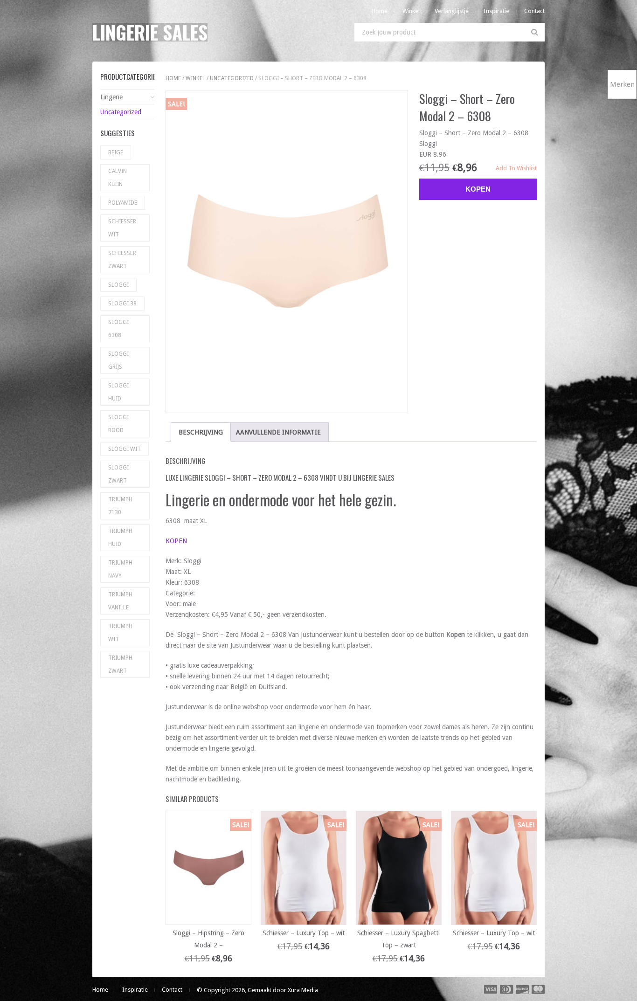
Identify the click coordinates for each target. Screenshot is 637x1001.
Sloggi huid (118, 392)
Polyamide (122, 203)
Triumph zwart (120, 664)
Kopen (478, 189)
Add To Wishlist (516, 168)
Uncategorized (232, 78)
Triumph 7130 (120, 506)
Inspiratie (496, 11)
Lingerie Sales (150, 32)
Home (380, 11)
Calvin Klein (117, 177)
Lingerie (111, 97)
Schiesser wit (122, 228)
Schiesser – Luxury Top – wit (304, 933)
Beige (115, 152)
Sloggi (118, 285)
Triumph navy (120, 569)
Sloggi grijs (118, 360)
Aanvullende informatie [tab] (278, 432)
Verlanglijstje (452, 11)
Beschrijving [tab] (201, 432)
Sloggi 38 (122, 303)
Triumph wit (120, 632)
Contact (534, 11)
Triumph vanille (120, 601)
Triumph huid (120, 537)
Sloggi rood (118, 424)
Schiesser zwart (122, 259)
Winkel (411, 11)
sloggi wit (124, 449)
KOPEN (176, 541)
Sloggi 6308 (118, 328)
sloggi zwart (118, 474)
